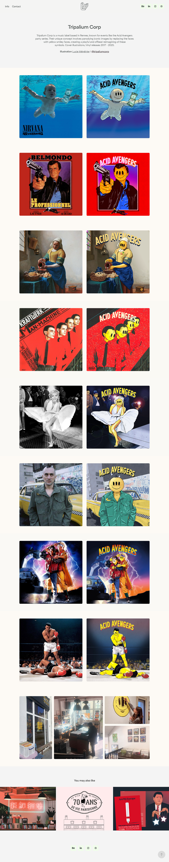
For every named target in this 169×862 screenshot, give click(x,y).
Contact (16, 6)
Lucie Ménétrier (81, 51)
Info (7, 6)
